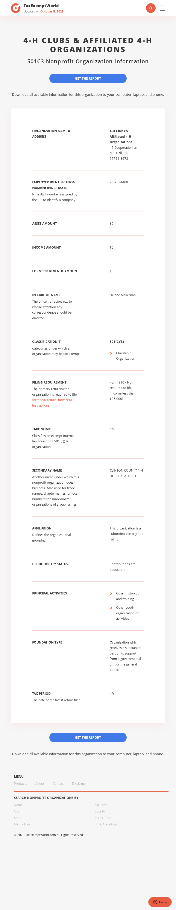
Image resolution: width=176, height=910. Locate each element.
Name (18, 805)
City (16, 811)
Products (20, 783)
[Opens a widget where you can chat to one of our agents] (160, 902)
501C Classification (107, 824)
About (39, 783)
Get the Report (88, 78)
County (99, 811)
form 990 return (44, 400)
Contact (58, 783)
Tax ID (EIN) (102, 818)
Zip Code (100, 805)
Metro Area (22, 824)
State (17, 818)
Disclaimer (79, 783)
